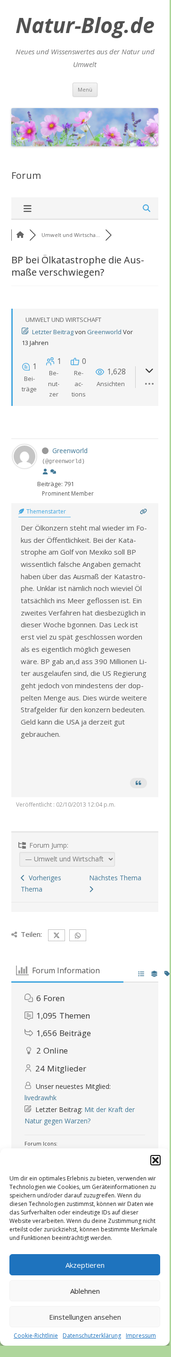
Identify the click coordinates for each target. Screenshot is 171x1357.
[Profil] (45, 472)
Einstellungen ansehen (85, 1317)
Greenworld (104, 332)
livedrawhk (40, 1097)
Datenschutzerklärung (92, 1336)
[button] (155, 1160)
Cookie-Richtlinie (36, 1336)
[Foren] (20, 234)
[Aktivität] (53, 472)
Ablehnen (85, 1291)
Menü (85, 89)
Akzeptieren (85, 1265)
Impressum (141, 1336)
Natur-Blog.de (85, 25)
